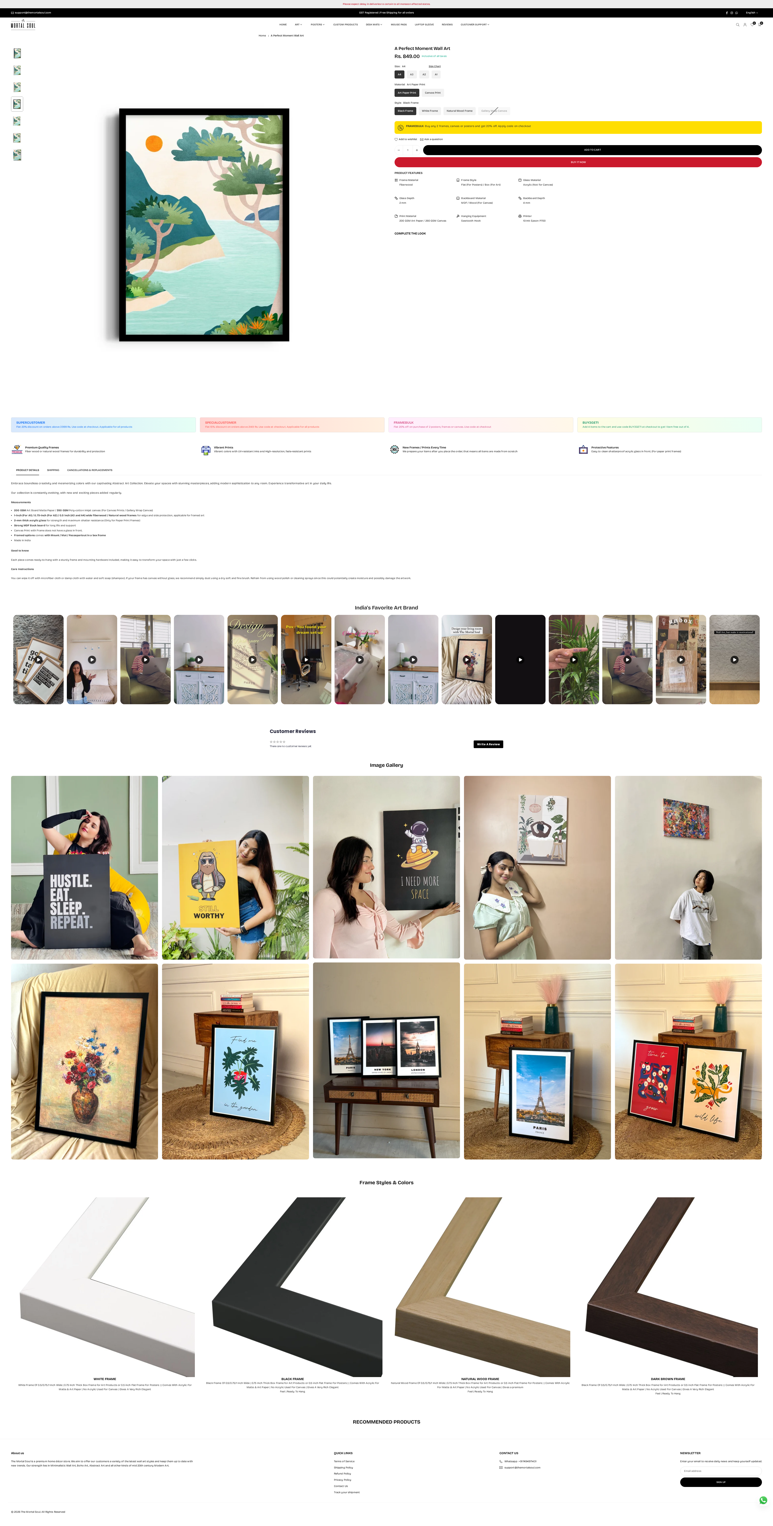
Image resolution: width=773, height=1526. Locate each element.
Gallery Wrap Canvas (494, 111)
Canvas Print (433, 92)
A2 (424, 74)
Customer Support (474, 24)
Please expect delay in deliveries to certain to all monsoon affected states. (386, 4)
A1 (436, 74)
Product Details (27, 470)
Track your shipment (347, 1492)
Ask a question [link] (433, 139)
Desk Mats (373, 24)
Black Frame (405, 111)
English (750, 12)
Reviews (447, 24)
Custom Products (345, 24)
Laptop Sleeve (424, 24)
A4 (399, 74)
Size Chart (435, 66)
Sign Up (720, 1482)
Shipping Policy (343, 1467)
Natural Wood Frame (459, 111)
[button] (373, 225)
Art (297, 24)
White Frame (430, 111)
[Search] (737, 25)
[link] (103, 449)
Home (283, 24)
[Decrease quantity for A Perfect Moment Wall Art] (399, 150)
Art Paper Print (407, 92)
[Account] (745, 25)
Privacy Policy (342, 1480)
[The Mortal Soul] (23, 24)
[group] (204, 225)
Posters (316, 24)
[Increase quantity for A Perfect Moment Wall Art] (417, 150)
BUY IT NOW (578, 162)
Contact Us (341, 1486)
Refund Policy (342, 1473)
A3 (411, 74)
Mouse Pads (399, 24)
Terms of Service (344, 1461)
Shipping (53, 470)
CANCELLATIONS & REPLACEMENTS (89, 470)
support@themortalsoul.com (33, 12)
